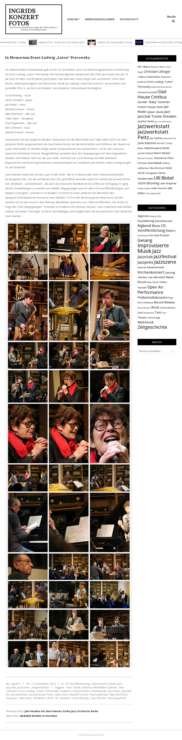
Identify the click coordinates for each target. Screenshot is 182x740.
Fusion (164, 235)
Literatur (142, 277)
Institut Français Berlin (150, 107)
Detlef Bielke (153, 76)
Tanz (158, 312)
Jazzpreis (145, 262)
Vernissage (154, 317)
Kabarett (142, 267)
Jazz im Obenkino (163, 121)
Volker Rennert (159, 188)
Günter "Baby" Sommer (154, 102)
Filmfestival (143, 235)
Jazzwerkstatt (19, 694)
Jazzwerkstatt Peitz (41, 694)
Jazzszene (23, 687)
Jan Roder (114, 691)
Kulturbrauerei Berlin (156, 148)
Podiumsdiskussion (153, 297)
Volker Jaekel (144, 188)
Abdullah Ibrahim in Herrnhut (38, 715)
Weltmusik (146, 322)
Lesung (170, 272)
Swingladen (151, 173)
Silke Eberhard (118, 694)
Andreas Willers (158, 66)
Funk (156, 235)
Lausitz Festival (145, 153)
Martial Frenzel (78, 694)
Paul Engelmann (98, 694)
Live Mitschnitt (156, 277)
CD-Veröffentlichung (77, 683)
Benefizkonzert (163, 221)
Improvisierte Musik (103, 683)
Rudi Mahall (154, 163)
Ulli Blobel (39, 698)
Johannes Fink (169, 138)
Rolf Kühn (142, 163)
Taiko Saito (25, 698)
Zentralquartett (116, 698)
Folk (151, 235)
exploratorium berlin (161, 87)
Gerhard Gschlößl (147, 92)
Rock (155, 307)
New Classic (153, 282)
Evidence (65, 691)
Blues (156, 226)
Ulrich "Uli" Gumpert (58, 698)
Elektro (170, 231)
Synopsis (11, 698)
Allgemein (143, 216)
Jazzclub (11, 687)
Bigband (144, 225)
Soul (140, 312)
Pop (170, 297)
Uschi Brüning (80, 698)
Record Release (164, 302)
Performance (150, 292)
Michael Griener (145, 158)
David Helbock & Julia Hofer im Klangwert (142, 42)
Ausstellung (146, 221)
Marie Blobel (162, 153)
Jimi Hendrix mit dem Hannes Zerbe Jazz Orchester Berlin (61, 711)
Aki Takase (144, 66)
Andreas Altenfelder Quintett (99, 687)
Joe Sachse (156, 138)
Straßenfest (148, 313)
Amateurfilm (155, 216)
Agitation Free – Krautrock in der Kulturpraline (38, 42)
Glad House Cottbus (152, 94)
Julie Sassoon (147, 143)
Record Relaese (145, 302)
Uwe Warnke (98, 698)
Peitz (170, 158)
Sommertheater (168, 307)
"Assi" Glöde (73, 687)
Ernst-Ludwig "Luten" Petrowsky (38, 691)
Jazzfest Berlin (146, 121)
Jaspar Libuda (155, 112)
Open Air (155, 287)
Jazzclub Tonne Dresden (157, 116)
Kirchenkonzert (151, 272)
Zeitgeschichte (40, 687)
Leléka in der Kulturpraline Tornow (91, 42)
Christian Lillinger (157, 71)
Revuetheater (144, 308)
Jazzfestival (164, 256)
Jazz (119, 683)
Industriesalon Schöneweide (90, 691)
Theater (142, 317)
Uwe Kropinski (168, 183)
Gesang (145, 240)
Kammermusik (155, 267)
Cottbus (142, 76)
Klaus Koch (61, 694)
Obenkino (160, 158)
